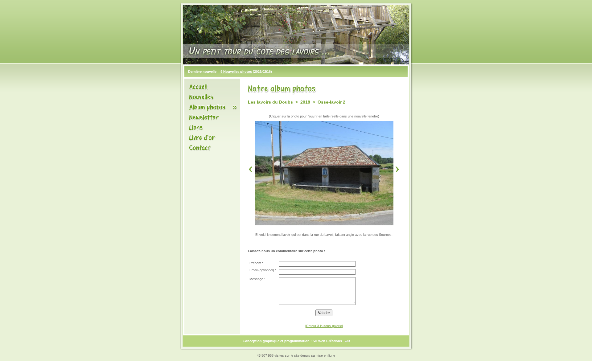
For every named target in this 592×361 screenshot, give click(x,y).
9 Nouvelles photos (236, 71)
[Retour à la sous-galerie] (324, 326)
